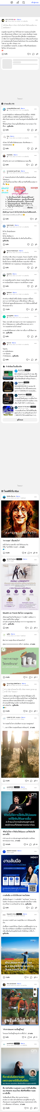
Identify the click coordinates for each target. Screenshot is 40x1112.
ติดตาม (19, 19)
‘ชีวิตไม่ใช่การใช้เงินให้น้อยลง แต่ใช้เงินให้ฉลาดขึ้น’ (19, 832)
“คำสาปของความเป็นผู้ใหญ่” (13, 1029)
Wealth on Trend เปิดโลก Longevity (18, 613)
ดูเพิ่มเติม (10, 126)
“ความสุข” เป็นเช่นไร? (11, 540)
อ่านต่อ (22, 547)
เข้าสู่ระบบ (34, 2)
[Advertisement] (20, 11)
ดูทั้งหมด (20, 420)
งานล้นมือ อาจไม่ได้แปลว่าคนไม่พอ (16, 895)
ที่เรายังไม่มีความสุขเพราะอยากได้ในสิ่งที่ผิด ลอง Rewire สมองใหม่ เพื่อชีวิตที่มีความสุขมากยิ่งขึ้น (19, 1090)
